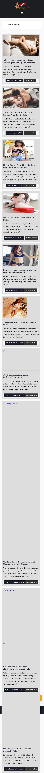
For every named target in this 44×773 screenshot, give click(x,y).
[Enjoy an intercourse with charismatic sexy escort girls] (21, 652)
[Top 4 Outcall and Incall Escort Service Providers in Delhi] (21, 98)
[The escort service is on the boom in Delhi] (15, 308)
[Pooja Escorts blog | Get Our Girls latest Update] (22, 5)
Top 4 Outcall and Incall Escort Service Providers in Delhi (17, 114)
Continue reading (30, 80)
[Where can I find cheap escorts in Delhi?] (21, 203)
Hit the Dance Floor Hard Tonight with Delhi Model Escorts (19, 166)
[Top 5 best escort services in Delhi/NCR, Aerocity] (21, 360)
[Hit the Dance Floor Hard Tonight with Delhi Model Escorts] (18, 150)
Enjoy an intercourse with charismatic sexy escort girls (16, 668)
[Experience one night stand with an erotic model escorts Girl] (21, 255)
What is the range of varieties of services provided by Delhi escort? (19, 61)
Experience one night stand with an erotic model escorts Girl (19, 271)
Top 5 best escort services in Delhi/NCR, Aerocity (16, 376)
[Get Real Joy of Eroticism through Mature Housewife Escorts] (21, 480)
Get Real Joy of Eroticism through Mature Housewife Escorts (19, 563)
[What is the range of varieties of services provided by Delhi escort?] (21, 45)
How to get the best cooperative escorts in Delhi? (17, 750)
